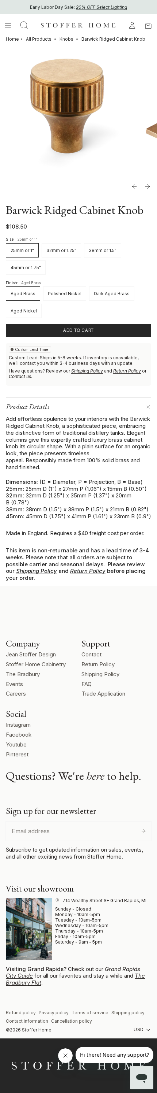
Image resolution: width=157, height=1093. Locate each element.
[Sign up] (143, 831)
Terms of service (90, 1012)
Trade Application (103, 693)
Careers (16, 693)
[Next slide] (147, 187)
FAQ (86, 684)
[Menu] (8, 25)
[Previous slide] (134, 187)
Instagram (18, 724)
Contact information (27, 1021)
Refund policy (21, 1012)
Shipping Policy (87, 371)
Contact (91, 654)
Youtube (16, 744)
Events (14, 684)
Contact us (20, 376)
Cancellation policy (71, 1021)
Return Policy (127, 371)
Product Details (27, 406)
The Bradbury (23, 674)
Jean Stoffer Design (31, 654)
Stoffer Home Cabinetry (36, 664)
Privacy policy (54, 1012)
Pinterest (17, 754)
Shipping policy (128, 1012)
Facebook (18, 734)
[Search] (24, 25)
